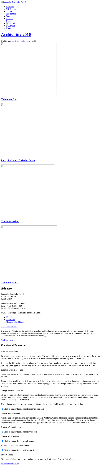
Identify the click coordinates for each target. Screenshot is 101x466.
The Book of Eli (9, 282)
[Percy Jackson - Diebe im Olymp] (29, 155)
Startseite (15, 41)
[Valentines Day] (29, 94)
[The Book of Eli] (29, 277)
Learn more (9, 340)
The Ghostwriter (10, 221)
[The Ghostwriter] (27, 216)
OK (2, 340)
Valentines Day (9, 99)
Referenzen (25, 41)
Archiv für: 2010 (16, 34)
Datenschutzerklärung (10, 464)
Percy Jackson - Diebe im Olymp (18, 160)
